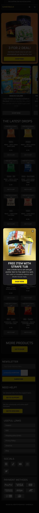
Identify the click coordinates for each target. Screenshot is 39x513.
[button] (33, 231)
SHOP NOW (19, 281)
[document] (19, 256)
